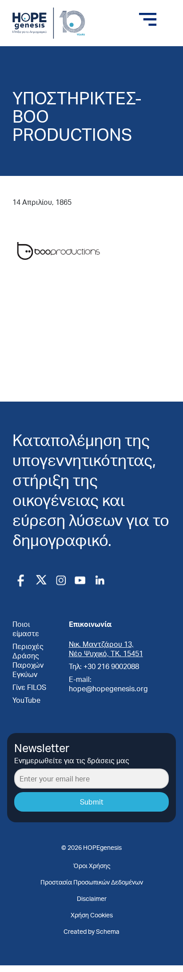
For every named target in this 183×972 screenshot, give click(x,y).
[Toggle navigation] (148, 19)
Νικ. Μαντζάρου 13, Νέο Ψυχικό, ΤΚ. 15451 (106, 648)
